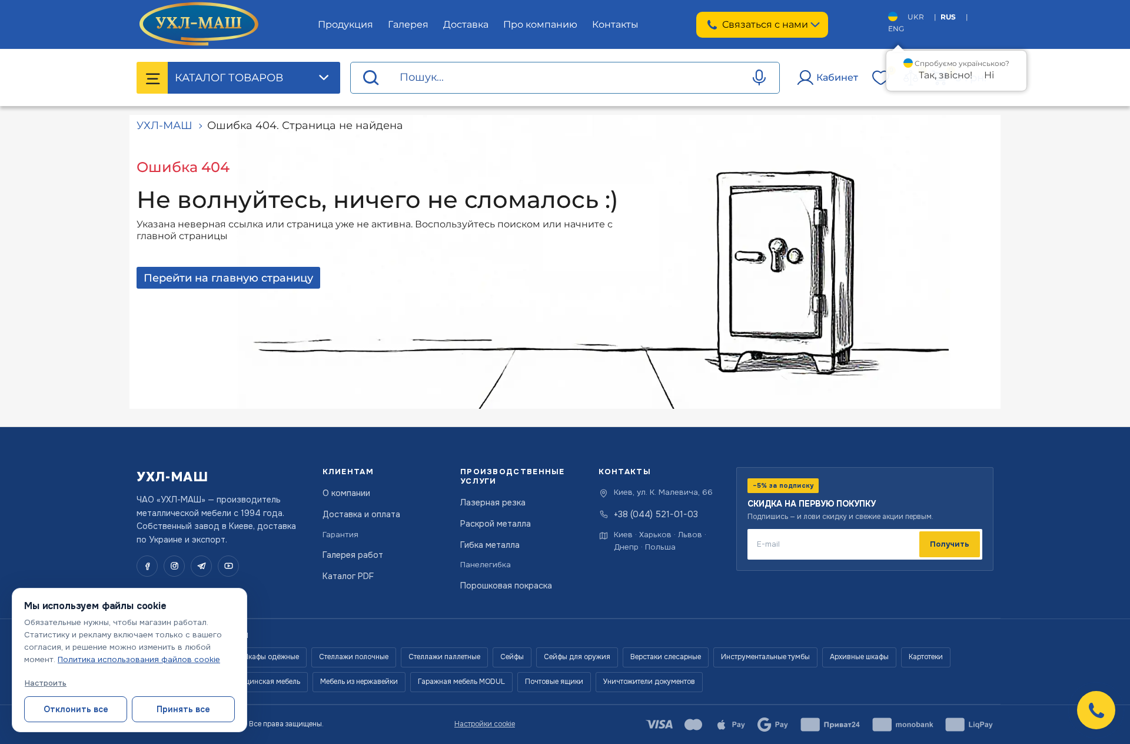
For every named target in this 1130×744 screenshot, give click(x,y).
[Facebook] (147, 566)
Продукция (345, 24)
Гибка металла (490, 545)
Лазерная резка (493, 502)
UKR (916, 16)
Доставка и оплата (361, 514)
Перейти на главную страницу (228, 278)
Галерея (408, 24)
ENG (896, 28)
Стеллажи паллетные (444, 657)
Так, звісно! (945, 75)
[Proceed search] (371, 78)
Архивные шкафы (859, 657)
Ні (989, 75)
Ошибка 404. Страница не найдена (305, 125)
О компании (346, 493)
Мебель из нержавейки (359, 681)
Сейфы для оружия (577, 657)
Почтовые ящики (554, 681)
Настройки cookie (484, 724)
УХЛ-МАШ (164, 125)
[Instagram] (174, 566)
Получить (949, 544)
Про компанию (540, 24)
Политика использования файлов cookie (139, 659)
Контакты (615, 24)
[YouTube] (228, 566)
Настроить (46, 683)
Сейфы (512, 657)
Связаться (765, 24)
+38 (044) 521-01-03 (656, 514)
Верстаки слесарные (665, 657)
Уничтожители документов (649, 681)
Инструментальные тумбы (765, 657)
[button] (1096, 710)
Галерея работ (353, 555)
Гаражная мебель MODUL (461, 681)
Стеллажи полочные (353, 657)
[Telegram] (201, 566)
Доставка (465, 24)
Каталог (229, 77)
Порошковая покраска (506, 585)
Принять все (183, 709)
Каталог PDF (348, 576)
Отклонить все (76, 709)
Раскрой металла (495, 523)
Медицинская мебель (263, 681)
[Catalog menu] (152, 78)
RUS (948, 16)
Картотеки (926, 657)
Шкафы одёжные (270, 657)
